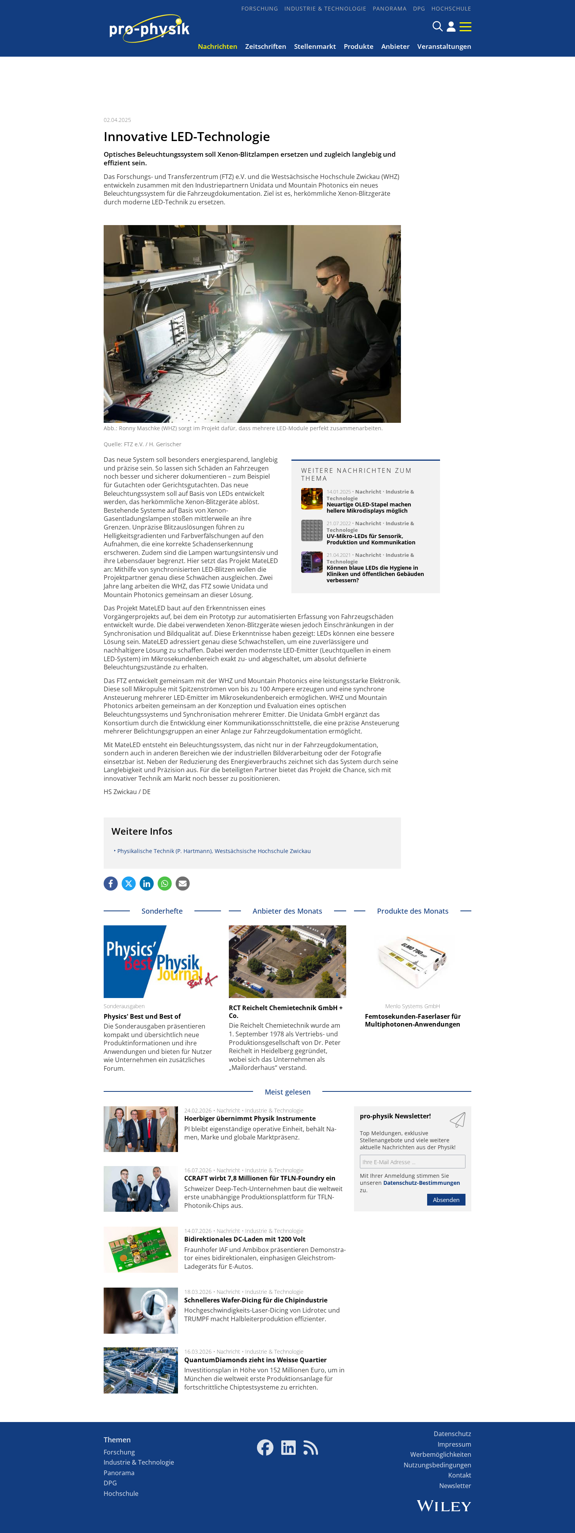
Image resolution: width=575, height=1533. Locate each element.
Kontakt (459, 1475)
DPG (419, 8)
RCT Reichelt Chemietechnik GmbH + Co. (286, 1012)
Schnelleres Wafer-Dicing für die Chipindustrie (255, 1300)
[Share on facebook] (111, 884)
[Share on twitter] (129, 884)
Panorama (390, 8)
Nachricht (368, 491)
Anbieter (395, 46)
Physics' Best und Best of (142, 1016)
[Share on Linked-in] (147, 884)
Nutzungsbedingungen (437, 1465)
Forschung (259, 8)
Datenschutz (452, 1433)
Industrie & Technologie (325, 8)
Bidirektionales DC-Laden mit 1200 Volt (244, 1239)
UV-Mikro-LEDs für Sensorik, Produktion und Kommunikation (371, 539)
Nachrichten (217, 46)
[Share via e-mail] (183, 884)
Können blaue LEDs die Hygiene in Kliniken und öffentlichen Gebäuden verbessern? (375, 574)
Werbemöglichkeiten (440, 1454)
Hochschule (451, 8)
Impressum (454, 1444)
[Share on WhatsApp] (165, 884)
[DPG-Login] (451, 26)
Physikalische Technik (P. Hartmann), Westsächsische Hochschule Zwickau (214, 851)
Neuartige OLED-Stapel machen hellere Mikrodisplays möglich (369, 507)
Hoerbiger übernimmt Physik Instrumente (250, 1118)
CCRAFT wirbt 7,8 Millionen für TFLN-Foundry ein (260, 1178)
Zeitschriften (265, 46)
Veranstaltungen (444, 46)
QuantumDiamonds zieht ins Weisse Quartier (255, 1360)
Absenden (446, 1200)
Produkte (359, 46)
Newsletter (455, 1485)
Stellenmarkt (315, 46)
